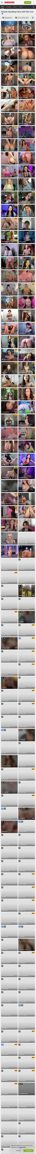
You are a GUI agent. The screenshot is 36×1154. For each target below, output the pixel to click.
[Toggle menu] (2, 2)
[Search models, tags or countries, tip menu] (33, 7)
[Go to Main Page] (11, 2)
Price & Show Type (23, 17)
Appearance (8, 17)
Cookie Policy (22, 1147)
